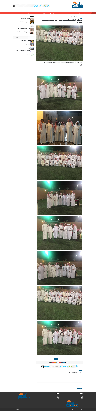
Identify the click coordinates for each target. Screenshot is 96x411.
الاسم (81, 381)
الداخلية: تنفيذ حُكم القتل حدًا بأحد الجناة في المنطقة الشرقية (39, 13)
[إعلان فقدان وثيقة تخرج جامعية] (32, 26)
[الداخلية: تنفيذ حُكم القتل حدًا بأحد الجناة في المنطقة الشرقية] (32, 54)
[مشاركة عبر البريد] (51, 362)
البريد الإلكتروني (80, 385)
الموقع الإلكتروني (56, 385)
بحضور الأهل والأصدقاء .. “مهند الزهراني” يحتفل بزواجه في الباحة (22, 21)
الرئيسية (82, 10)
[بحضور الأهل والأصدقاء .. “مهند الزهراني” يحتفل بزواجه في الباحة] (32, 22)
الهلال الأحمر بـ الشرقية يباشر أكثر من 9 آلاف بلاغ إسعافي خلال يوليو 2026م (22, 47)
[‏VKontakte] (56, 362)
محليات (79, 10)
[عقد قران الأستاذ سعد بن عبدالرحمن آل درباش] (32, 29)
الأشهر (24, 37)
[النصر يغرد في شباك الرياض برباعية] (32, 41)
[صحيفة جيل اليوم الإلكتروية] (77, 4)
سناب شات (58, 397)
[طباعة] (49, 362)
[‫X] (65, 362)
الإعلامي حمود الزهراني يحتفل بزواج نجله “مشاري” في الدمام (22, 31)
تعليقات (17, 37)
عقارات (58, 10)
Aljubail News (54, 10)
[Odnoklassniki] (55, 362)
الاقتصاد (69, 10)
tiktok (58, 398)
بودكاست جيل (49, 10)
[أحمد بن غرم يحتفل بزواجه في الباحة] (32, 19)
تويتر (58, 395)
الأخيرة (31, 37)
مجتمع (78, 16)
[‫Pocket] (53, 362)
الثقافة (63, 10)
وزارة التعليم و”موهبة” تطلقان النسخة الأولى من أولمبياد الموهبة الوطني (60, 13)
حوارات (72, 10)
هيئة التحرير (82, 398)
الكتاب (60, 10)
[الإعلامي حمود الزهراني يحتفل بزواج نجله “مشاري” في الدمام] (32, 32)
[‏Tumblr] (62, 362)
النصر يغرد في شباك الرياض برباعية (25, 40)
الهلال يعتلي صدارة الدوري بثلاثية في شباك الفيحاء (23, 43)
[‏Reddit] (58, 362)
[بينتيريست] (60, 362)
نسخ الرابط (56, 358)
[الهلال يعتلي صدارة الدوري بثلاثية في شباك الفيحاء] (32, 44)
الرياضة (66, 10)
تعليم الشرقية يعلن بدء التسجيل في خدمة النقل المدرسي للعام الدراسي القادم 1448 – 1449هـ (14, 13)
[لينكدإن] (64, 362)
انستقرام (58, 396)
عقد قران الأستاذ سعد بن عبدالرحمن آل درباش (24, 28)
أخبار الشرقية (75, 10)
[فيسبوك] (67, 362)
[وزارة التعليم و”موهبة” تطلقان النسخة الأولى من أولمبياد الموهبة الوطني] (32, 51)
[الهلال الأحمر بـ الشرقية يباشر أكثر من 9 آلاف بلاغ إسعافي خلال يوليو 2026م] (32, 48)
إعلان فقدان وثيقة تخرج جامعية (26, 25)
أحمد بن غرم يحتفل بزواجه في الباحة (25, 18)
